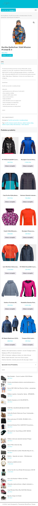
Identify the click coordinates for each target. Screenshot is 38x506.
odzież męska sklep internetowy (11, 124)
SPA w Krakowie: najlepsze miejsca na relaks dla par (16, 355)
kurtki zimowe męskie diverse (13, 123)
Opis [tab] (2, 62)
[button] (33, 22)
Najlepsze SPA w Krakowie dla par (11, 353)
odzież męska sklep (28, 123)
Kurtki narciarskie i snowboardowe (18, 15)
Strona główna (4, 15)
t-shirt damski (25, 124)
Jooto (9, 504)
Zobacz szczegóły (7, 55)
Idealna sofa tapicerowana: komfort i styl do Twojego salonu (19, 350)
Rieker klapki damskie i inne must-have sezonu (15, 357)
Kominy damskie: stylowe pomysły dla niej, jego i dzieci (17, 359)
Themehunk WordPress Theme (26, 504)
